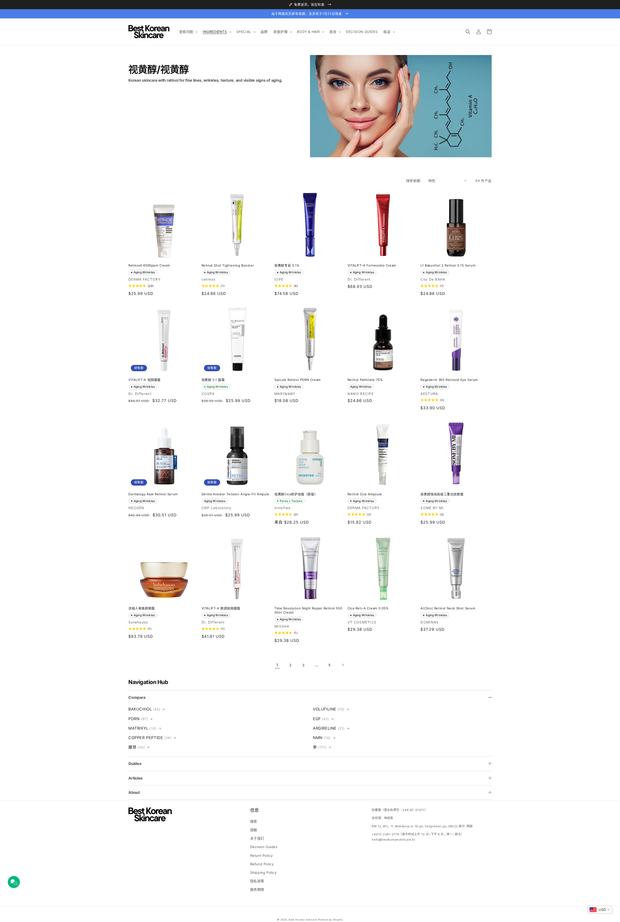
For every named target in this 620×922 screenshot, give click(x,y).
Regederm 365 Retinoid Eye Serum (449, 380)
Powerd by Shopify (330, 919)
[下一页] (342, 665)
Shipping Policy (263, 872)
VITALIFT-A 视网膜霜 (144, 380)
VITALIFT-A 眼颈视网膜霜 (221, 608)
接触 (253, 830)
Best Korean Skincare (303, 919)
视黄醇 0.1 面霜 (213, 380)
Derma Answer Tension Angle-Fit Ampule (235, 494)
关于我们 (257, 838)
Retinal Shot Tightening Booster (228, 265)
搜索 (253, 821)
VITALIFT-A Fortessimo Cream (372, 265)
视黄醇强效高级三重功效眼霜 (441, 494)
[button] (188, 32)
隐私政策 (257, 881)
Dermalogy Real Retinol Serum (153, 494)
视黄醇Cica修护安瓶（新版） (296, 494)
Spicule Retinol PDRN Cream (297, 380)
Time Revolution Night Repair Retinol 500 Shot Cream (308, 610)
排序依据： (415, 181)
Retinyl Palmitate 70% (365, 380)
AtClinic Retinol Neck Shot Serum (447, 608)
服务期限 (257, 889)
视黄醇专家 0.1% (286, 265)
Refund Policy (262, 864)
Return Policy (261, 855)
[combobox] (599, 910)
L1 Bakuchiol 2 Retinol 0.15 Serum (447, 265)
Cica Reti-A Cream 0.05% (368, 608)
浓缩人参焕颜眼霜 (141, 608)
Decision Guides (264, 847)
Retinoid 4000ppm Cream (149, 265)
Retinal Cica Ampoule (365, 494)
